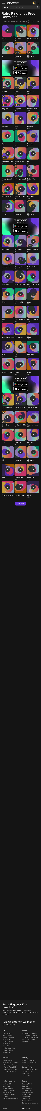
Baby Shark (26, 1033)
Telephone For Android (11, 1099)
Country (25, 1081)
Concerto (13, 1071)
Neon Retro (23, 21)
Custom (5, 1096)
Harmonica (6, 1044)
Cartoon (35, 1035)
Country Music (27, 1084)
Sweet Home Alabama (30, 1103)
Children (25, 1030)
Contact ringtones (9, 1081)
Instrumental (7, 1063)
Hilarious (25, 1063)
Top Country (26, 1090)
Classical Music (8, 1061)
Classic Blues (7, 1052)
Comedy (25, 1058)
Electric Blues (7, 1035)
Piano (6, 1067)
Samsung (6, 1094)
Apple (12, 1094)
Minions (34, 1033)
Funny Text (34, 1063)
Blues (4, 1030)
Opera (6, 1071)
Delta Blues (7, 1039)
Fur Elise (16, 1063)
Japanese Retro (9, 21)
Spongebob (26, 1035)
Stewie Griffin (27, 1067)
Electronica (26, 1108)
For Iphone (6, 1086)
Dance (5, 1108)
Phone (10, 1092)
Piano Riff (12, 1067)
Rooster (25, 1042)
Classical (6, 1058)
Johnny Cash (26, 1099)
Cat (35, 1037)
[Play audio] (7, 30)
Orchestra (14, 1069)
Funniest (31, 1061)
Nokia (5, 1092)
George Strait (27, 1101)
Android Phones (8, 1090)
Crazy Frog (26, 1073)
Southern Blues (8, 1050)
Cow (33, 1039)
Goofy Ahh (26, 1075)
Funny (24, 1061)
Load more (20, 503)
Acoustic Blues (8, 1037)
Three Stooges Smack (30, 1069)
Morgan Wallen (27, 1092)
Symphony (6, 1069)
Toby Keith (26, 1096)
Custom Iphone (8, 1088)
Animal (25, 1037)
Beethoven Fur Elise (11, 1065)
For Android (7, 1084)
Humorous (27, 1065)
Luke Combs (26, 1094)
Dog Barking (26, 1039)
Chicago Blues (8, 1042)
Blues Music (7, 1033)
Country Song (27, 1088)
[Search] (37, 7)
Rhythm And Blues (9, 1048)
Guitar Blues (7, 1046)
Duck (31, 1037)
